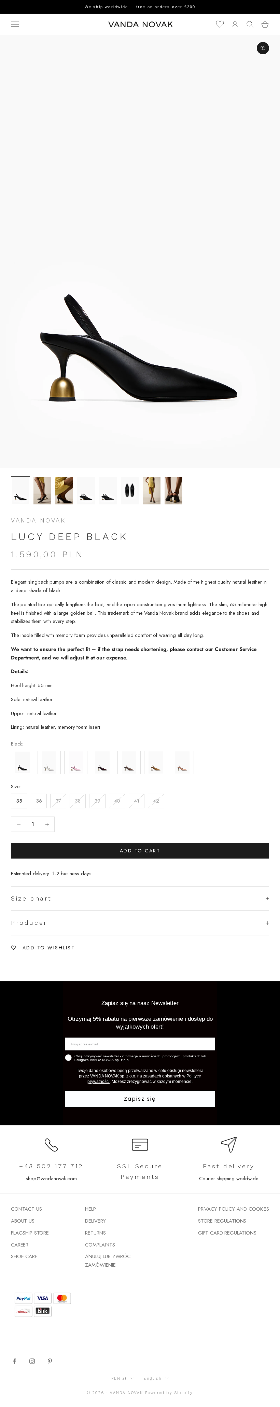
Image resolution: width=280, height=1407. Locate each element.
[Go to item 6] (129, 490)
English (152, 1378)
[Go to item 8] (173, 490)
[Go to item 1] (20, 490)
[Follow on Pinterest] (49, 1361)
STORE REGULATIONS (222, 1221)
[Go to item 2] (42, 490)
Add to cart (140, 850)
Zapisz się (140, 1099)
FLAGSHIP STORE (30, 1233)
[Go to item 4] (86, 490)
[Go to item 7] (151, 490)
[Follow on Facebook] (14, 1361)
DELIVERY (95, 1221)
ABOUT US (22, 1221)
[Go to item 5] (107, 490)
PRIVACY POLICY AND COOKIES (233, 1209)
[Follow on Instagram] (32, 1361)
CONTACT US (26, 1209)
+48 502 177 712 (51, 1166)
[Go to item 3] (64, 490)
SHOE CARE (24, 1256)
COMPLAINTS (100, 1245)
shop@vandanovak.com (51, 1178)
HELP (90, 1209)
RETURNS (95, 1233)
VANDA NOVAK (38, 520)
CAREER (19, 1245)
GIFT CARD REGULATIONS (227, 1233)
